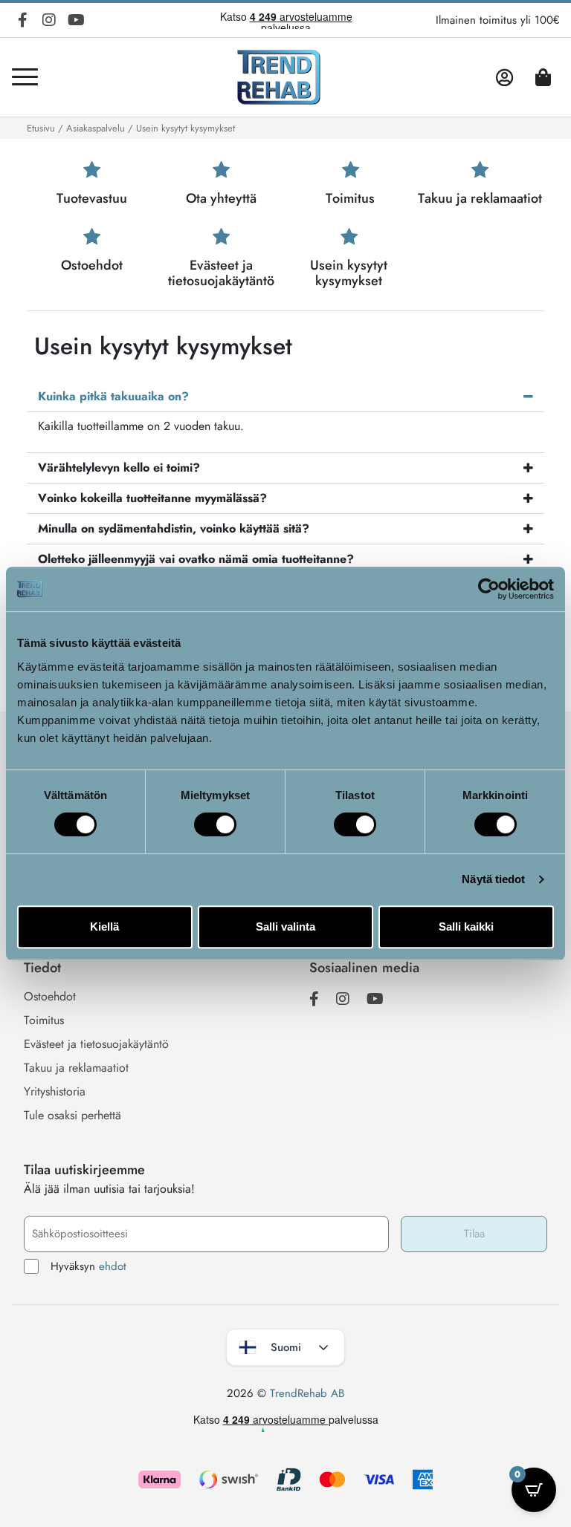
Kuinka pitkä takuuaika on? (113, 396)
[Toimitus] (350, 170)
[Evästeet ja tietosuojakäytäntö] (221, 237)
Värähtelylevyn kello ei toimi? (119, 467)
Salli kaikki (466, 926)
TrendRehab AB (307, 1393)
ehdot (112, 1266)
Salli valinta (285, 926)
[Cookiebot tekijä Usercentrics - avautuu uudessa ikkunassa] (489, 589)
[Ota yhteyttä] (221, 170)
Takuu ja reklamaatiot (480, 198)
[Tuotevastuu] (92, 170)
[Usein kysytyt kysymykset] (349, 237)
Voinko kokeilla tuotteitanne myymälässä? (152, 498)
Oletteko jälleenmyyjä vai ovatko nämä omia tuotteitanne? (196, 558)
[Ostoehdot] (92, 237)
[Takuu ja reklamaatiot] (480, 170)
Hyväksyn (88, 1266)
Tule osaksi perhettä (72, 1115)
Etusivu (41, 128)
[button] (285, 396)
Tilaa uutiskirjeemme (84, 1169)
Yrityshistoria (55, 1091)
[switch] (215, 824)
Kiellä (104, 926)
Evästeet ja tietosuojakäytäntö (221, 273)
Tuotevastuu (92, 198)
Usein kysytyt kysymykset (348, 273)
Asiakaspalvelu (95, 128)
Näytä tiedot (493, 879)
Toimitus (350, 198)
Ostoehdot (92, 265)
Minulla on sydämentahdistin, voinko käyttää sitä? (173, 528)
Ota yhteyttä (221, 198)
